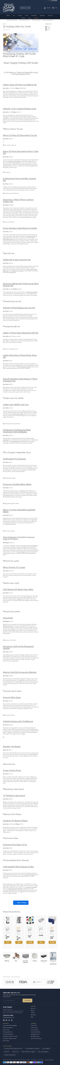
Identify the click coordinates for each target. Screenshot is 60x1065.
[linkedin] (4, 1020)
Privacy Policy (34, 1059)
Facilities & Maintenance (10, 1055)
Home (4, 24)
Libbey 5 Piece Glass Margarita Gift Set (20, 332)
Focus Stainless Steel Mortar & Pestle (20, 228)
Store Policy (41, 1059)
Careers (33, 1012)
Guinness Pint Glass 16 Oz (15, 844)
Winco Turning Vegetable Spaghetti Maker (19, 510)
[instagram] (12, 1020)
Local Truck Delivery (36, 1032)
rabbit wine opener (32, 292)
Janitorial (50, 15)
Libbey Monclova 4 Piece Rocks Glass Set (20, 356)
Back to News (22, 903)
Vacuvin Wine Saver (12, 697)
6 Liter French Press (12, 770)
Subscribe (27, 1000)
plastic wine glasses (30, 875)
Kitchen (23, 18)
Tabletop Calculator (8, 1027)
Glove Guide (6, 1040)
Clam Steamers (10, 537)
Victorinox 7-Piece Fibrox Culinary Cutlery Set (18, 200)
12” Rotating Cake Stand (14, 795)
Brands (32, 1010)
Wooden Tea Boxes (11, 746)
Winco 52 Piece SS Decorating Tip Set (20, 135)
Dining (26, 15)
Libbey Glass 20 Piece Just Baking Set (20, 84)
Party (29, 18)
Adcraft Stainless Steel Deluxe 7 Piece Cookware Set (20, 379)
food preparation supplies (15, 888)
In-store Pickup (34, 1029)
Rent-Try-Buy (6, 1029)
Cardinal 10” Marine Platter (15, 820)
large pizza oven (7, 626)
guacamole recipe (8, 239)
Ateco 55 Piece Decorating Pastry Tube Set (20, 152)
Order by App (34, 1027)
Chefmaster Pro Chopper (14, 458)
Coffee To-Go (15, 1051)
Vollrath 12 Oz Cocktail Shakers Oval (19, 108)
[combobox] (25, 7)
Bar (14, 15)
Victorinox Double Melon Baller (17, 484)
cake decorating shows (14, 161)
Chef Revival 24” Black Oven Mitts (18, 589)
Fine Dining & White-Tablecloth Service (13, 1048)
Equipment (42, 15)
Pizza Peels (8, 617)
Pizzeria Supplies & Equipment (33, 1048)
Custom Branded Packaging (10, 1025)
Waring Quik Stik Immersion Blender (20, 672)
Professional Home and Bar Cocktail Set (19, 179)
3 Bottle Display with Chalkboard (18, 721)
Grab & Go (6, 1051)
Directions (33, 1014)
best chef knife (25, 217)
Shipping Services (35, 1034)
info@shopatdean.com (8, 1017)
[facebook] (9, 1020)
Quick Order (34, 1025)
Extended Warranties (8, 1034)
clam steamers (22, 552)
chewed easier (15, 441)
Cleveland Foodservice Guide (10, 1036)
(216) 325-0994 (8, 1015)
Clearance (36, 18)
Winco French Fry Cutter (14, 567)
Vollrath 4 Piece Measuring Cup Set (19, 307)
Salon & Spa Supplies (43, 1051)
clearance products (31, 887)
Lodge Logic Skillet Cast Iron (16, 404)
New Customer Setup (36, 1038)
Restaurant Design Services (9, 1038)
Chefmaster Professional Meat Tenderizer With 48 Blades (17, 430)
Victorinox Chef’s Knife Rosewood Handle (18, 647)
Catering (20, 15)
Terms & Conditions (49, 1059)
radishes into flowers (18, 271)
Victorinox (7, 495)
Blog (32, 1017)
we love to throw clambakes (29, 545)
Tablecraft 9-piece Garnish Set (17, 259)
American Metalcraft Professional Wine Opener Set (21, 284)
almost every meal (18, 414)
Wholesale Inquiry (35, 1036)
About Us (33, 1008)
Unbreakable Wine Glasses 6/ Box (18, 866)
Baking (8, 15)
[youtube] (6, 1020)
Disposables (34, 15)
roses (28, 269)
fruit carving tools (11, 272)
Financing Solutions (8, 1032)
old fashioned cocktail (25, 367)
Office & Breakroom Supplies (28, 1051)
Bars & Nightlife (46, 1048)
